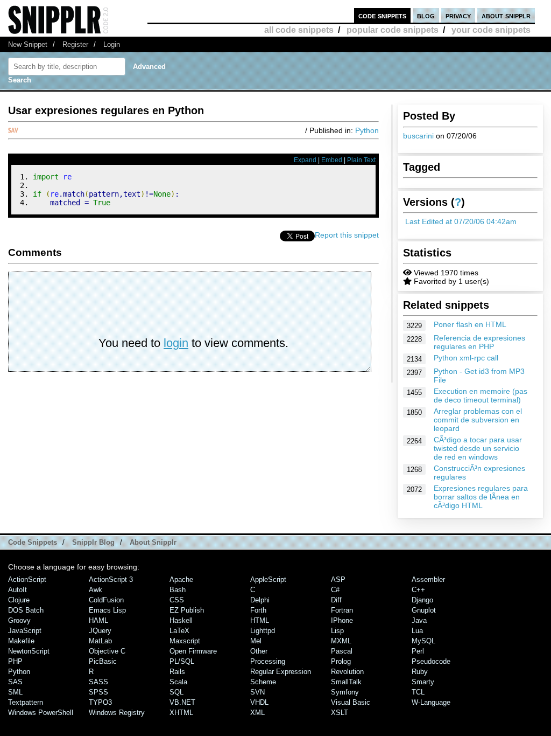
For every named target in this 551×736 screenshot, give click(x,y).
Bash (177, 590)
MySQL (423, 641)
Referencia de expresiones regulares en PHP (479, 342)
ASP (338, 579)
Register (75, 44)
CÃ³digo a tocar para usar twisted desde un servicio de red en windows (478, 448)
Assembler (428, 579)
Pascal (341, 651)
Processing (267, 661)
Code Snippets (32, 542)
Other (258, 651)
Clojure (19, 600)
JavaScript (24, 631)
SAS (15, 682)
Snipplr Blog (93, 542)
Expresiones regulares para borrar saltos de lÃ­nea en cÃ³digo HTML (481, 497)
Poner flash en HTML (470, 324)
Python (367, 130)
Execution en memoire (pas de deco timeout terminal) (480, 395)
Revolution (347, 672)
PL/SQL (181, 661)
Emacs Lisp (107, 610)
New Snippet (27, 44)
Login (111, 44)
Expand (305, 160)
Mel (256, 641)
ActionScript (27, 579)
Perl (418, 651)
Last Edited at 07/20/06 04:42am (461, 221)
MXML (341, 641)
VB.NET (182, 702)
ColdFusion (106, 600)
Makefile (21, 641)
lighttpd (262, 631)
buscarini (418, 135)
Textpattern (25, 702)
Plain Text (361, 160)
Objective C (107, 651)
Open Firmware (193, 651)
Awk (95, 590)
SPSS (98, 692)
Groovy (19, 620)
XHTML (181, 713)
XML (257, 713)
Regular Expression (280, 672)
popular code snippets (393, 29)
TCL (418, 692)
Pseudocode (431, 661)
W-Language (431, 702)
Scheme (263, 682)
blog (426, 15)
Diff (336, 600)
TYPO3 (100, 702)
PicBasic (103, 661)
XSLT (339, 713)
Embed (331, 160)
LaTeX (179, 631)
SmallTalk (346, 682)
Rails (177, 672)
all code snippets (299, 29)
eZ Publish (186, 610)
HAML (98, 620)
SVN (257, 692)
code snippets (382, 15)
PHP (15, 661)
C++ (418, 590)
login (176, 343)
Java (419, 620)
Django (422, 600)
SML (15, 692)
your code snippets (491, 29)
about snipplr (506, 15)
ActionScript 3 (111, 579)
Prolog (341, 661)
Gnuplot (424, 610)
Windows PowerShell (40, 713)
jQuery (100, 631)
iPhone (342, 620)
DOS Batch (26, 610)
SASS (98, 682)
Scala (178, 682)
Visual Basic (350, 702)
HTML (259, 620)
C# (335, 590)
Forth (258, 610)
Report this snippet (347, 235)
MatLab (100, 641)
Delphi (260, 600)
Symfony (345, 692)
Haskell (181, 620)
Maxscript (184, 641)
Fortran (342, 610)
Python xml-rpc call (466, 357)
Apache (181, 579)
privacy (458, 15)
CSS (176, 600)
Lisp (337, 631)
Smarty (423, 682)
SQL (176, 692)
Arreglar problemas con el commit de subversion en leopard (478, 420)
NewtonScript (29, 651)
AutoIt (17, 590)
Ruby (420, 672)
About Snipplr (153, 542)
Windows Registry (117, 713)
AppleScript (268, 579)
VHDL (259, 702)
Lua (417, 631)
